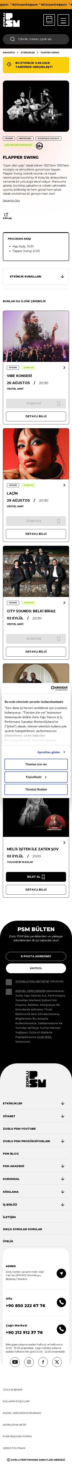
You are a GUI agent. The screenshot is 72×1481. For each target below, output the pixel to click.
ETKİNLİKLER (28, 52)
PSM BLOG (11, 1153)
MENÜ (63, 23)
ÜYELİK (8, 1241)
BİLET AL (34, 876)
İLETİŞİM (9, 1217)
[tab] (33, 1103)
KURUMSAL (11, 1179)
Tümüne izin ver (36, 764)
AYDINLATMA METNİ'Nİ (32, 981)
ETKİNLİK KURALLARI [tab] (25, 276)
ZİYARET (9, 1116)
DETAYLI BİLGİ (36, 416)
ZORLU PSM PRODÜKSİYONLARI (26, 1141)
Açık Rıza (44, 1037)
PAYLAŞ (7, 218)
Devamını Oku (11, 200)
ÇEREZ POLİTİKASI (14, 1448)
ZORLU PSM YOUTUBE (19, 1128)
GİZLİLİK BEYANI (12, 1389)
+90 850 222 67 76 (25, 1305)
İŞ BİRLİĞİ (10, 1204)
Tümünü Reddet (36, 789)
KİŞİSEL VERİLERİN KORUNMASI (22, 1413)
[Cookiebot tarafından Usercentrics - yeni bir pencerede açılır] (51, 688)
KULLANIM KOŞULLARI (16, 1401)
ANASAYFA (9, 52)
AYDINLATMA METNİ (14, 1424)
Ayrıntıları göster (48, 752)
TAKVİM (49, 23)
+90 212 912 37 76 (24, 1332)
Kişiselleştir (34, 776)
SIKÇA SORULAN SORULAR (22, 1229)
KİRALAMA (11, 1192)
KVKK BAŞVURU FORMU (17, 1436)
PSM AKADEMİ (13, 1166)
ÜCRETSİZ (29, 368)
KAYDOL (36, 968)
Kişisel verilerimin (30, 991)
